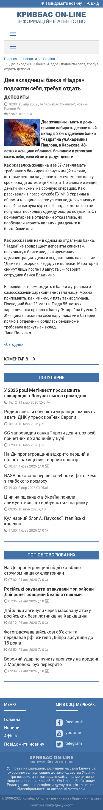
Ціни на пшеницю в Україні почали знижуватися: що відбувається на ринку (46, 499)
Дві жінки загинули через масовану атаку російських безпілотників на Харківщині (47, 613)
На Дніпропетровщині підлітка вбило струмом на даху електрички (42, 570)
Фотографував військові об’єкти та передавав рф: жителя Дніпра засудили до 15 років (48, 637)
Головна (12, 719)
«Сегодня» (13, 344)
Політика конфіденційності (52, 805)
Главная (10, 59)
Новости (30, 59)
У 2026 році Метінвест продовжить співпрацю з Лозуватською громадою (45, 393)
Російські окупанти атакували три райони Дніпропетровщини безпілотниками (49, 591)
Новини (12, 727)
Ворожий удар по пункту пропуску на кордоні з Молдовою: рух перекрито (51, 661)
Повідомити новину (63, 3)
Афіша (10, 735)
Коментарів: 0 (20, 113)
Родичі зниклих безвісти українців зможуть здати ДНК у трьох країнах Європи (49, 414)
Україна (49, 59)
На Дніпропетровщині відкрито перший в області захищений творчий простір (46, 457)
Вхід (94, 3)
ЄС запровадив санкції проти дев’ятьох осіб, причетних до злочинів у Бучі (50, 435)
